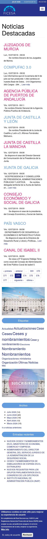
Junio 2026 (12, 414)
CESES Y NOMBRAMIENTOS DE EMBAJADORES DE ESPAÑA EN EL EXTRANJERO (24, 464)
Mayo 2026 (12, 417)
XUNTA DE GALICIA (21, 167)
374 (24, 275)
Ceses (7, 333)
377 (5, 280)
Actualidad (7, 328)
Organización (10, 362)
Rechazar (27, 535)
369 (31, 271)
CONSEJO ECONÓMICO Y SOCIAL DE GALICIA (22, 198)
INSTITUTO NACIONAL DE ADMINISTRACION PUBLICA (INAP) (23, 479)
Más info (5, 529)
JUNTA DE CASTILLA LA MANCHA (22, 144)
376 (37, 275)
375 (31, 275)
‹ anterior (19, 271)
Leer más (26, 84)
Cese (40, 328)
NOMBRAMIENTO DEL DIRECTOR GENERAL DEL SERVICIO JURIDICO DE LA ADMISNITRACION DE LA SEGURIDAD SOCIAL (26, 454)
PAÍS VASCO (15, 223)
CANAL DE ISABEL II (22, 250)
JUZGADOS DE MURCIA (17, 46)
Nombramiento (14, 348)
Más (4, 365)
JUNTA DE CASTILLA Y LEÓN (22, 119)
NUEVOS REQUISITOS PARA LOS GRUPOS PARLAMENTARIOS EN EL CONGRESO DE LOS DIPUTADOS (24, 472)
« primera (8, 271)
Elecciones (25, 344)
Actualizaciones (25, 328)
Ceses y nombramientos (16, 336)
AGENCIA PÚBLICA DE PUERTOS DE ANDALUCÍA (21, 95)
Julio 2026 (11, 412)
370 (38, 271)
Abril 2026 (11, 420)
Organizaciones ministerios (16, 358)
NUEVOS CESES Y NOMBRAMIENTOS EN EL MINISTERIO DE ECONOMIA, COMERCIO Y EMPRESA (25, 444)
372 (11, 275)
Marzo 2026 (12, 423)
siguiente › (19, 280)
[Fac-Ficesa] (9, 10)
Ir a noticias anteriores (11, 427)
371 (5, 275)
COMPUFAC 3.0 (17, 67)
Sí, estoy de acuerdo (11, 535)
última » (30, 280)
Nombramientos (16, 354)
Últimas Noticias (28, 362)
